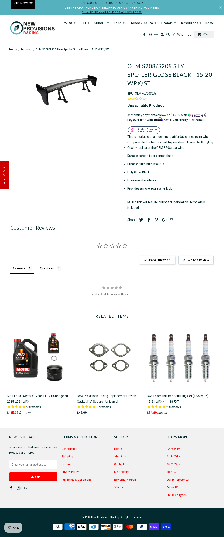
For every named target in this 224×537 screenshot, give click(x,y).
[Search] (168, 35)
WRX (70, 22)
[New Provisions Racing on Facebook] (11, 488)
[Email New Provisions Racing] (26, 488)
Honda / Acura (143, 22)
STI (85, 22)
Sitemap (119, 487)
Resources (191, 22)
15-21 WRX (173, 464)
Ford (119, 22)
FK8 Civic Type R (177, 495)
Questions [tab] (47, 268)
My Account (121, 471)
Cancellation (69, 448)
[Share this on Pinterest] (155, 220)
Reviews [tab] (18, 268)
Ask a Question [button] (159, 260)
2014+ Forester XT (178, 479)
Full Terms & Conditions (76, 479)
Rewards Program (125, 479)
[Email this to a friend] (170, 220)
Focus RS (173, 487)
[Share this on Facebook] (148, 220)
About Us (120, 456)
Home (118, 448)
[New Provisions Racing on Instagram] (19, 488)
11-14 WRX (173, 456)
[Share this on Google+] (163, 220)
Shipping (67, 456)
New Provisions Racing (105, 517)
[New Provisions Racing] (32, 28)
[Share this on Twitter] (140, 220)
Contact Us (121, 464)
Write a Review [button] (198, 260)
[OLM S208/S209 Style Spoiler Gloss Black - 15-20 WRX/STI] (66, 90)
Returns (66, 464)
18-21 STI (172, 471)
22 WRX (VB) (175, 448)
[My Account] (162, 35)
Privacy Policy (70, 471)
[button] (171, 115)
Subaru (101, 22)
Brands (168, 22)
